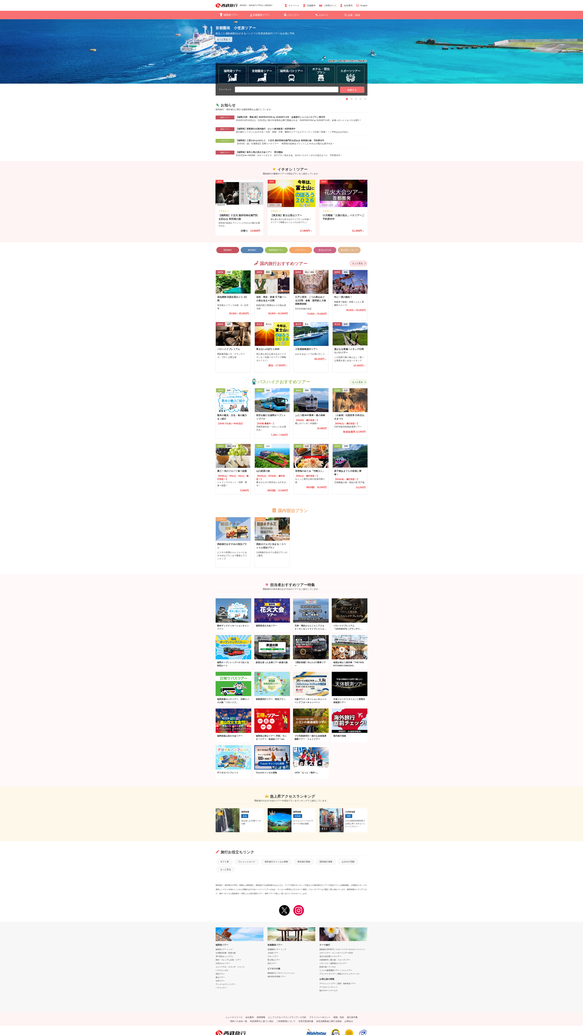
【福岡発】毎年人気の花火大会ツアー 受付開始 (259, 152)
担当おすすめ (325, 250)
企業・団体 (354, 15)
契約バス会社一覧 (238, 1021)
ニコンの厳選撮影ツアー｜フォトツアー (335, 970)
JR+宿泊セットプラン (225, 956)
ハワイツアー (221, 988)
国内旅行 (227, 250)
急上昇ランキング (349, 250)
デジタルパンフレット (328, 987)
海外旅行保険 (303, 861)
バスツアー (293, 15)
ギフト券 (224, 861)
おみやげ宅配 (348, 861)
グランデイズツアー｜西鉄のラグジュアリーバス (339, 974)
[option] (291, 51)
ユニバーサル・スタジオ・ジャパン (230, 967)
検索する (352, 90)
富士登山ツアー (274, 960)
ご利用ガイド (329, 5)
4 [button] (360, 98)
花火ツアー (272, 963)
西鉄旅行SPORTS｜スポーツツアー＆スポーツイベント (342, 949)
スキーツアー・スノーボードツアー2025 (336, 953)
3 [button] (356, 98)
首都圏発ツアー (261, 15)
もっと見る (357, 263)
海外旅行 (252, 250)
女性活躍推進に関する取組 (329, 1021)
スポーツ (323, 15)
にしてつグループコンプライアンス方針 (287, 1017)
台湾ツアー (220, 981)
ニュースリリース (233, 1017)
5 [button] (365, 98)
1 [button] (346, 98)
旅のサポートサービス (328, 990)
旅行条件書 (352, 1017)
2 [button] (351, 98)
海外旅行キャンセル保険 (276, 861)
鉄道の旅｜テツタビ (327, 967)
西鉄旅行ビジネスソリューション (281, 973)
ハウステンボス (222, 970)
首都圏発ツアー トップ (277, 949)
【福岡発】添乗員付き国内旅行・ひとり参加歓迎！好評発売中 (265, 128)
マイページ (293, 5)
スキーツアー (273, 956)
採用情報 (261, 1017)
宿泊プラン (220, 974)
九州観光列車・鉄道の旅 (226, 953)
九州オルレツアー (223, 963)
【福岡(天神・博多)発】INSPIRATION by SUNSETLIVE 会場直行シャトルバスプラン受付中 (280, 117)
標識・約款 (338, 1017)
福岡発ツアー (230, 15)
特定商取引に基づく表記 (261, 1021)
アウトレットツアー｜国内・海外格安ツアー (337, 983)
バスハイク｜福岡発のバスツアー (333, 963)
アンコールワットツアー (226, 984)
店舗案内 (311, 5)
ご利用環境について (285, 1021)
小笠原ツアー (273, 953)
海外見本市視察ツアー (277, 977)
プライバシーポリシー (320, 1017)
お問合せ (348, 1021)
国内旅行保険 (326, 861)
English (363, 5)
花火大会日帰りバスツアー (330, 956)
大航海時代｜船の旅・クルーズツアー (334, 960)
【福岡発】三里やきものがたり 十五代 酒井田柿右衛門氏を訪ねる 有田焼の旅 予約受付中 (280, 140)
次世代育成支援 (305, 1021)
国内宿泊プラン (276, 250)
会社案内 (348, 5)
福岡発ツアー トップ (224, 949)
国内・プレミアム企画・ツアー (228, 960)
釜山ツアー (220, 977)
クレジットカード (246, 861)
